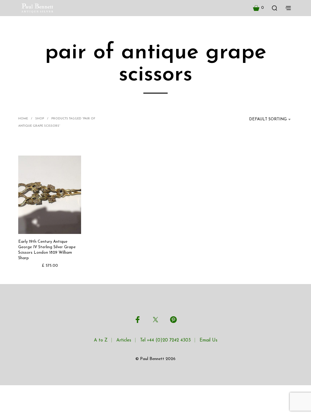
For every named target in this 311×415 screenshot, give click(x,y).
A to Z (101, 340)
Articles (123, 340)
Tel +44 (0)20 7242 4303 (165, 340)
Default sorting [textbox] (268, 119)
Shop (39, 118)
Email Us (208, 340)
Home (23, 118)
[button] (258, 8)
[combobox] (264, 119)
